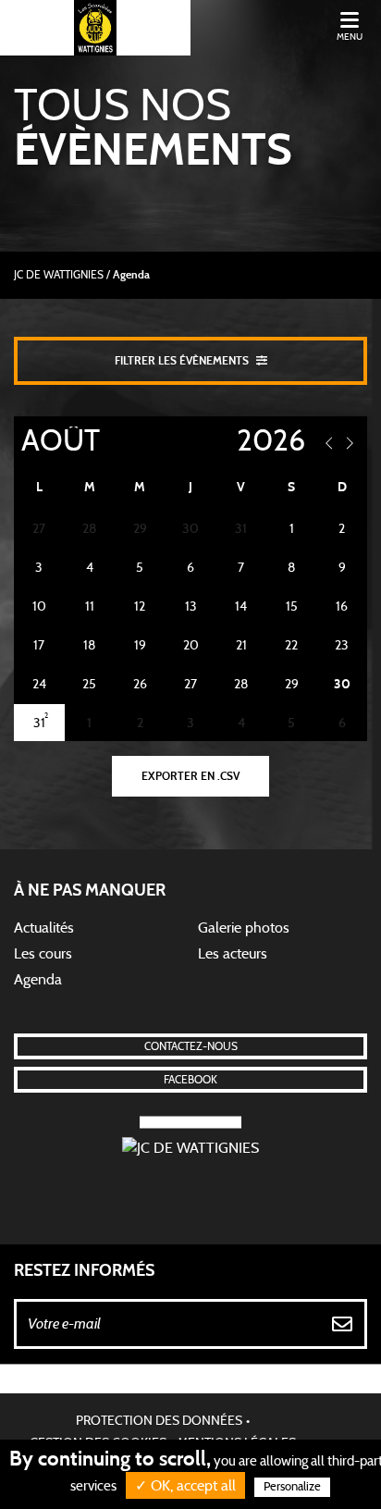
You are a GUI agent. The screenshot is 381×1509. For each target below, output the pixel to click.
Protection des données (159, 1421)
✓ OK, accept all (185, 1485)
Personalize (292, 1487)
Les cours (43, 953)
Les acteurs (232, 953)
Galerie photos (243, 928)
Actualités (44, 928)
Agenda (38, 979)
